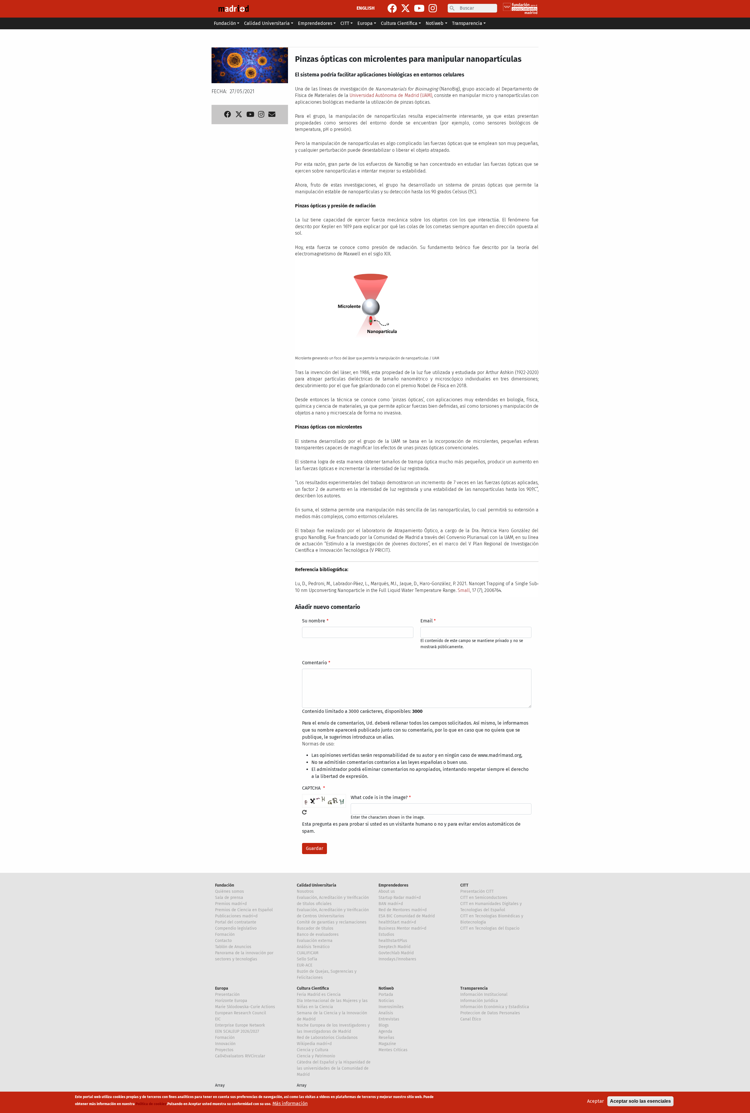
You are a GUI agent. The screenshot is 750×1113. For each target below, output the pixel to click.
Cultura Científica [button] (399, 23)
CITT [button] (344, 23)
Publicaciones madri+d (236, 916)
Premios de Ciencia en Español (244, 909)
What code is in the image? (379, 797)
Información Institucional (483, 994)
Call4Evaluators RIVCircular (240, 1056)
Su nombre (313, 621)
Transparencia (474, 988)
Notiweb (386, 988)
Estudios (386, 934)
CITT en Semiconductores (483, 897)
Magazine (387, 1043)
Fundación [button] (225, 23)
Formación (225, 934)
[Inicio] (233, 8)
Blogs (384, 1025)
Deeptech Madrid (394, 946)
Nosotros (305, 891)
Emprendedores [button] (315, 23)
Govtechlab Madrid (396, 952)
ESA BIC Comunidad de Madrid (407, 916)
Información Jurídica (479, 1000)
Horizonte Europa (231, 1000)
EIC (218, 1019)
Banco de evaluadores (318, 934)
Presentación (227, 994)
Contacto (223, 940)
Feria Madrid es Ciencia (319, 994)
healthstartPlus (393, 940)
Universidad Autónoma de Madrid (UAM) (391, 95)
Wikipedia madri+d (314, 1043)
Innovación (225, 1043)
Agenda (385, 1031)
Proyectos (224, 1049)
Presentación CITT (477, 891)
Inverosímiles (391, 1006)
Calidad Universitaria (316, 885)
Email (426, 621)
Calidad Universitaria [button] (267, 23)
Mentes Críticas (393, 1049)
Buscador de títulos (315, 928)
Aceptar (595, 1101)
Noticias (386, 1000)
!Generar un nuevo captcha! (304, 812)
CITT (464, 885)
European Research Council (240, 1012)
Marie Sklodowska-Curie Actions (245, 1006)
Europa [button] (365, 23)
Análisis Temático (313, 946)
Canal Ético (470, 1019)
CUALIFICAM (307, 952)
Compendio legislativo (236, 928)
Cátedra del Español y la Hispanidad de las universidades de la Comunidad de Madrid (334, 1068)
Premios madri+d (231, 903)
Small (464, 590)
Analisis (386, 1012)
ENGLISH (366, 8)
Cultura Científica (313, 988)
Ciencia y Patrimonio (316, 1056)
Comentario (314, 662)
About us (387, 891)
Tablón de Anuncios (233, 946)
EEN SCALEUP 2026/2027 (237, 1031)
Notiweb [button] (435, 23)
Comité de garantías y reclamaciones (332, 922)
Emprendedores (393, 885)
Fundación (224, 885)
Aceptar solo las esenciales (640, 1101)
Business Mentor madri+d (402, 928)
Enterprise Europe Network (240, 1025)
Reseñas (386, 1037)
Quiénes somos (229, 891)
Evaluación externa (315, 940)
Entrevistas (389, 1019)
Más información (290, 1103)
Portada (386, 994)
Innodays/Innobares (397, 959)
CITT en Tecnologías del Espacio (489, 928)
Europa (221, 988)
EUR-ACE (304, 965)
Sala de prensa (229, 897)
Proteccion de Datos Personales (490, 1012)
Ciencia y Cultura (312, 1049)
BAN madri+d (391, 903)
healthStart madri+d (397, 922)
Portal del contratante (235, 922)
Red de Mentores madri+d (403, 909)
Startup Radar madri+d (400, 897)
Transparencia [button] (467, 23)
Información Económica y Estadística (494, 1006)
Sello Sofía (307, 959)
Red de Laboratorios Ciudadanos (327, 1037)
